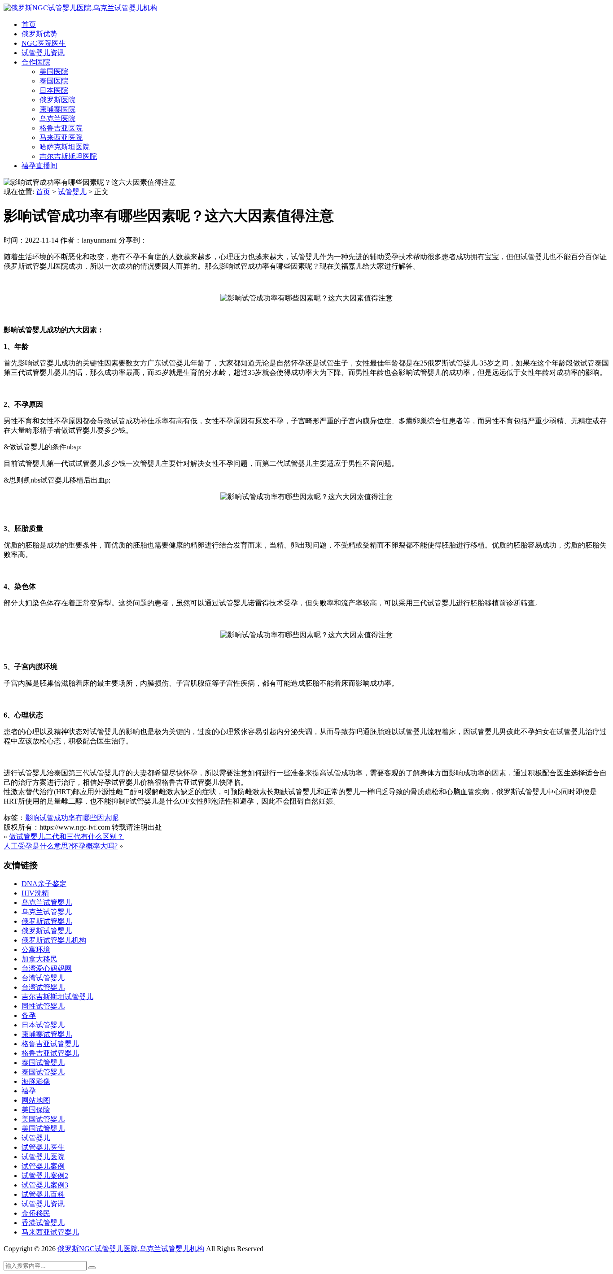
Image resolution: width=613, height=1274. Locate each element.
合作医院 (36, 62)
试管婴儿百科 (43, 1194)
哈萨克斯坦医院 (64, 147)
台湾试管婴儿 (43, 978)
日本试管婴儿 (43, 1025)
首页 (29, 24)
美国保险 (36, 1109)
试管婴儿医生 (43, 1147)
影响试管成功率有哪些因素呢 (71, 818)
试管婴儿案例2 (45, 1175)
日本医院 (53, 90)
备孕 (29, 1015)
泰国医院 (53, 81)
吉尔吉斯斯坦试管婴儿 (57, 996)
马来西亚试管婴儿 (50, 1232)
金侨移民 (36, 1213)
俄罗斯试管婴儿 (47, 921)
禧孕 (29, 1091)
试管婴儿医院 (43, 1157)
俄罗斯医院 (57, 100)
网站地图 (36, 1100)
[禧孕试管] (81, 8)
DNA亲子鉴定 (44, 883)
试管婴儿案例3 (45, 1185)
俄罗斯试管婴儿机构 (54, 940)
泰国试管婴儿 (43, 1062)
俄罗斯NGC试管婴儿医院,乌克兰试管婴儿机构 (130, 1248)
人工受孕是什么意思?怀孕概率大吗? (61, 846)
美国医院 (53, 71)
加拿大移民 (39, 959)
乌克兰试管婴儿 (47, 902)
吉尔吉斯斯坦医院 (68, 156)
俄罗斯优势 (39, 34)
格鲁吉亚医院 (61, 128)
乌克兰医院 (57, 118)
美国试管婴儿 (43, 1119)
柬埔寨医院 (57, 109)
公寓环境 (36, 949)
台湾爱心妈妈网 (47, 968)
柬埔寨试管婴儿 (47, 1034)
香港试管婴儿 (43, 1222)
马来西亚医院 (61, 137)
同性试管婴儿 (43, 1006)
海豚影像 (36, 1081)
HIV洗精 (35, 893)
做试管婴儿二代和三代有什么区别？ (66, 836)
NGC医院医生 (44, 43)
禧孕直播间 (39, 166)
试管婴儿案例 (43, 1166)
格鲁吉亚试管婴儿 (50, 1044)
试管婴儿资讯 (43, 53)
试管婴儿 (72, 192)
